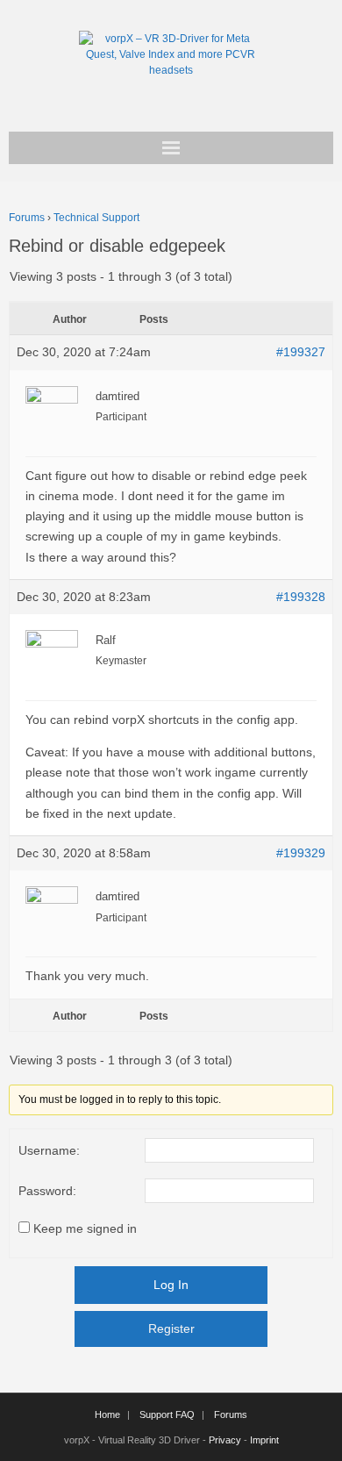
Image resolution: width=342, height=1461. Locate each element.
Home (107, 1414)
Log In (171, 1285)
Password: (47, 1191)
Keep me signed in (85, 1228)
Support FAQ (167, 1414)
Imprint (264, 1440)
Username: (49, 1150)
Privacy (225, 1440)
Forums (27, 217)
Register (171, 1328)
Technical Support (96, 217)
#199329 (300, 853)
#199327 (300, 352)
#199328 (300, 597)
